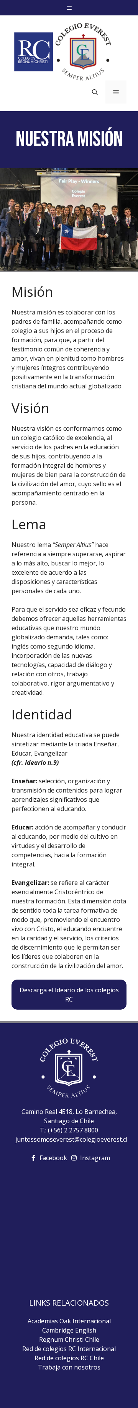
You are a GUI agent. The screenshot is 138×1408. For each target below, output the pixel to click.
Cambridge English (69, 1330)
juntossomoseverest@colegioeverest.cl (71, 1139)
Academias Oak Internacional (69, 1321)
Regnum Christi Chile (69, 1339)
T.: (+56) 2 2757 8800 (69, 1130)
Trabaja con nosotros (69, 1367)
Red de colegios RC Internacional (69, 1348)
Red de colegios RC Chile (69, 1358)
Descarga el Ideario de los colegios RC (69, 994)
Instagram (95, 1158)
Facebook (53, 1158)
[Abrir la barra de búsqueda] (94, 92)
